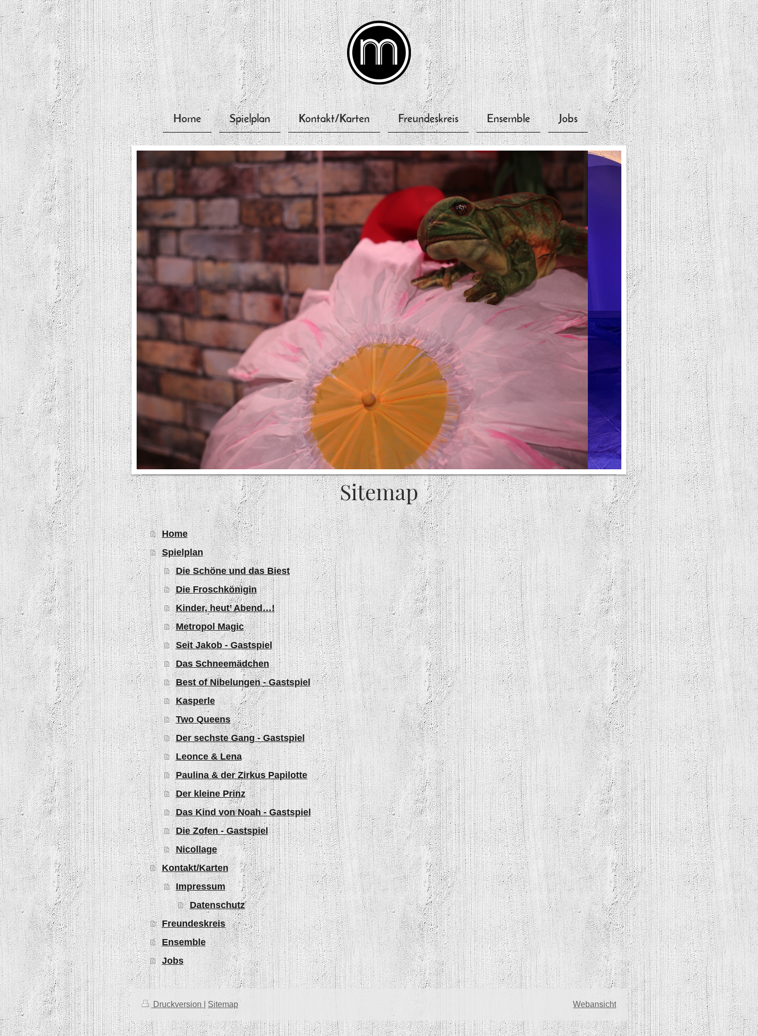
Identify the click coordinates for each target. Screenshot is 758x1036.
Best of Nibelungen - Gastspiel (243, 682)
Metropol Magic (210, 626)
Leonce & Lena (209, 756)
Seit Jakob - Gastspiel (224, 645)
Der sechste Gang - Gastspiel (240, 738)
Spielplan (182, 552)
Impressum (200, 886)
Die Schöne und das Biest (233, 571)
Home (175, 534)
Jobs (173, 961)
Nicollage (196, 849)
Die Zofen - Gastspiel (222, 831)
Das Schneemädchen (222, 664)
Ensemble (184, 942)
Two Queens (203, 719)
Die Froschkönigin (216, 589)
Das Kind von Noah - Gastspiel (243, 812)
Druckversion (177, 1004)
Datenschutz (217, 905)
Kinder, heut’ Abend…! (225, 608)
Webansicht (594, 1004)
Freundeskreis (193, 923)
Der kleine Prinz (210, 793)
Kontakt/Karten (195, 868)
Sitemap (223, 1004)
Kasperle (195, 701)
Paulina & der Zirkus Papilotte (241, 775)
